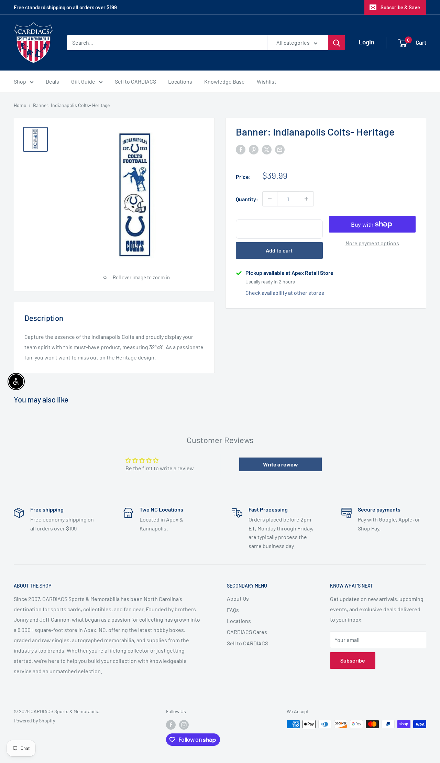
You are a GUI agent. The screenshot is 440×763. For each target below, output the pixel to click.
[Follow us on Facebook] (171, 725)
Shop (20, 81)
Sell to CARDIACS (135, 81)
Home (20, 105)
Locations (180, 81)
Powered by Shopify (34, 720)
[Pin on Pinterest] (253, 149)
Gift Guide (83, 81)
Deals (52, 81)
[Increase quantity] (306, 199)
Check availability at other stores (284, 292)
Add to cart (279, 250)
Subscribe (352, 660)
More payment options (372, 243)
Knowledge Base (224, 81)
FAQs (233, 609)
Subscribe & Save (400, 7)
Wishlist (266, 81)
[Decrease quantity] (270, 199)
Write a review (280, 464)
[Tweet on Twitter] (267, 149)
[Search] (336, 42)
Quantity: (247, 199)
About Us (238, 598)
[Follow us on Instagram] (184, 725)
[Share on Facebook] (240, 149)
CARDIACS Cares (247, 631)
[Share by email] (280, 149)
